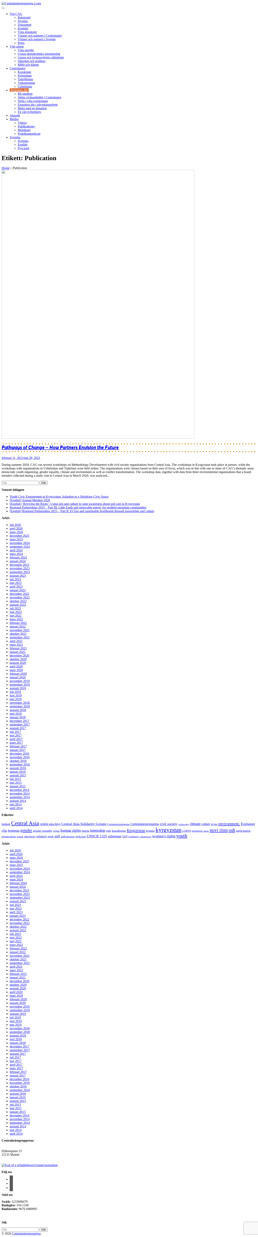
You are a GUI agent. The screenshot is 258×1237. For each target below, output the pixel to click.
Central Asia (25, 823)
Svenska (15, 137)
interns (85, 830)
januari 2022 (18, 626)
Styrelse (23, 21)
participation (243, 830)
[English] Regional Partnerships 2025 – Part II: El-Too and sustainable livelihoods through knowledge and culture (82, 511)
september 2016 (20, 764)
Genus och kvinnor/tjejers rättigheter (41, 57)
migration (197, 831)
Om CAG (16, 14)
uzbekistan (114, 836)
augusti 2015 (18, 775)
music (206, 831)
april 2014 (16, 808)
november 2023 (20, 568)
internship (97, 830)
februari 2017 (18, 746)
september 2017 (20, 724)
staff (57, 836)
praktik (20, 837)
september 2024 (20, 546)
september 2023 (20, 572)
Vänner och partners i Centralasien (40, 35)
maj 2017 (16, 735)
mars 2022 (16, 619)
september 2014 (20, 797)
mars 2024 (16, 554)
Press (21, 43)
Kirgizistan (25, 75)
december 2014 (19, 790)
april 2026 (16, 528)
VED (124, 836)
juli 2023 (15, 579)
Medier (14, 119)
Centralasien (17, 68)
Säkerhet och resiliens (31, 61)
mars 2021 (16, 644)
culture (205, 824)
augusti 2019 (18, 688)
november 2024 (20, 543)
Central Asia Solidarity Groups (83, 824)
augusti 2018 (18, 710)
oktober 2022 (18, 601)
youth (181, 835)
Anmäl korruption (46, 1165)
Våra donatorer (27, 32)
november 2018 (20, 702)
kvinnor (150, 830)
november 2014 (20, 793)
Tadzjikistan (25, 79)
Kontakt (23, 28)
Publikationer (26, 126)
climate (195, 824)
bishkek (6, 824)
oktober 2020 (18, 659)
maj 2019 (16, 699)
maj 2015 (16, 782)
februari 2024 (18, 557)
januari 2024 (18, 561)
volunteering (145, 837)
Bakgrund (24, 17)
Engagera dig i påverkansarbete (38, 104)
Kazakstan (24, 72)
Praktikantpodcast (29, 133)
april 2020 (16, 666)
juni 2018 (16, 713)
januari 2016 (18, 771)
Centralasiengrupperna (144, 824)
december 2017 (19, 721)
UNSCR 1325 (97, 836)
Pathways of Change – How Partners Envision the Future (60, 447)
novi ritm (219, 830)
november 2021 (20, 630)
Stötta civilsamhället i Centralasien (39, 97)
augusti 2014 (18, 800)
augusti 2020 (18, 662)
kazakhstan (119, 830)
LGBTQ (186, 831)
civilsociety (183, 824)
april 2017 (16, 739)
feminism (14, 831)
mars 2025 (16, 539)
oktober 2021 (18, 633)
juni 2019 (16, 695)
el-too (214, 824)
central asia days (50, 824)
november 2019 (20, 681)
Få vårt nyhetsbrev (29, 112)
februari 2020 (18, 673)
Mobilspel (24, 130)
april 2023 (16, 586)
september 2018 (20, 706)
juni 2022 (16, 612)
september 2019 (20, 684)
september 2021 (20, 637)
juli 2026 (15, 525)
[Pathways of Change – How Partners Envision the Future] (98, 437)
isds (108, 830)
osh (232, 830)
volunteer (133, 836)
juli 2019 (15, 692)
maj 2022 (16, 615)
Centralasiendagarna (118, 824)
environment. (229, 823)
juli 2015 (15, 779)
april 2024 (16, 550)
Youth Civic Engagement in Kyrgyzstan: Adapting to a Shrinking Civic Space (59, 496)
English (22, 144)
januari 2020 (18, 677)
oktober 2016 (18, 761)
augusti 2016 (18, 768)
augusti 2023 (18, 575)
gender (26, 830)
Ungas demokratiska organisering (39, 53)
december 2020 (19, 655)
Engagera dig (19, 90)
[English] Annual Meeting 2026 (30, 500)
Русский (23, 148)
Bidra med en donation (32, 108)
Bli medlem (25, 93)
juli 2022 (15, 608)
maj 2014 (16, 804)
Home (5, 168)
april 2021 (16, 641)
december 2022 (19, 594)
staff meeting (68, 836)
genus (56, 831)
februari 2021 (18, 648)
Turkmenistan (26, 83)
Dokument (24, 24)
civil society (169, 824)
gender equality (42, 830)
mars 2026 (16, 532)
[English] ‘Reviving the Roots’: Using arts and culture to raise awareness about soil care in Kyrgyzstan (75, 504)
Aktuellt (15, 115)
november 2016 (20, 757)
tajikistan (81, 836)
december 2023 (19, 564)
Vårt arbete (17, 46)
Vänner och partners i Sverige (37, 39)
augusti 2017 (18, 728)
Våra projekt (26, 50)
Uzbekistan (25, 86)
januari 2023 (18, 590)
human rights (70, 830)
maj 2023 (16, 583)
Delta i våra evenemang (33, 101)
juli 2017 (15, 731)
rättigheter (29, 836)
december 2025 (19, 535)
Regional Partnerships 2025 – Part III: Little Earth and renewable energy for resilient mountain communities (78, 507)
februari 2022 (18, 623)
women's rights (163, 836)
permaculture (9, 836)
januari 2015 (18, 786)
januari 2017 (18, 750)
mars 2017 (16, 742)
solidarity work (45, 836)
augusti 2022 (18, 604)
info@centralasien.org (16, 1158)
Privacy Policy (11, 1215)
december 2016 (19, 753)
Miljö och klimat (28, 64)
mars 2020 (16, 670)
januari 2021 (18, 652)
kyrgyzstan (169, 829)
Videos (22, 122)
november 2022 (20, 597)
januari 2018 (18, 717)
